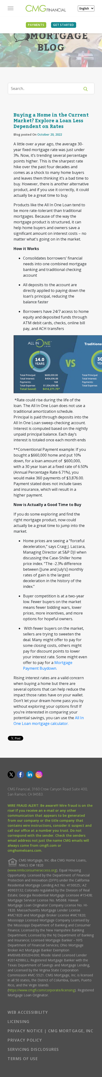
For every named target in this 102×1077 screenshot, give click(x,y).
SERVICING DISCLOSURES (33, 1049)
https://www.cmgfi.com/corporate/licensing (42, 990)
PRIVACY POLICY (25, 1040)
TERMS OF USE (23, 1058)
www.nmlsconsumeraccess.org (32, 870)
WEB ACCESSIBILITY (28, 1012)
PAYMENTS (36, 25)
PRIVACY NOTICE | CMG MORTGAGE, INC (50, 1030)
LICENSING (19, 1021)
